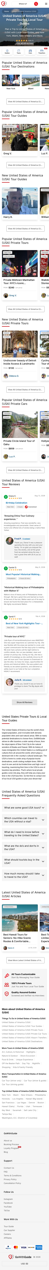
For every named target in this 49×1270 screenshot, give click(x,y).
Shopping (6, 1067)
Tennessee (37, 1106)
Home (6, 11)
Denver (32, 1102)
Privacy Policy (10, 1179)
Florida (20, 1106)
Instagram (8, 1199)
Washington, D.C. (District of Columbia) (19, 1118)
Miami (16, 1095)
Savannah (17, 1110)
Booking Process (11, 1144)
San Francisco (8, 1102)
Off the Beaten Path (11, 1063)
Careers (7, 1234)
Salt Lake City (30, 1110)
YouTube (8, 1207)
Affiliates (8, 1238)
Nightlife (36, 1063)
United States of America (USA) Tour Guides (22, 1026)
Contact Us (9, 1168)
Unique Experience (24, 1059)
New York (6, 1095)
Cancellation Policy (12, 1183)
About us (8, 1140)
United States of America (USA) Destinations (22, 1041)
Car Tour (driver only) (11, 1080)
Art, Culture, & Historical (13, 1052)
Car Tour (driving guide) (13, 1084)
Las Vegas (21, 1102)
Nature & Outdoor (10, 1056)
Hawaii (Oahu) (8, 1106)
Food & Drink (8, 1059)
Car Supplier (9, 1230)
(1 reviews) (26, 539)
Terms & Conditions (12, 1175)
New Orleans (26, 1095)
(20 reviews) (27, 680)
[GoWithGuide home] (4, 3)
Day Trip (26, 1063)
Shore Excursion (27, 1056)
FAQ (5, 1172)
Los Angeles (17, 1099)
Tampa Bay (7, 1114)
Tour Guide (9, 1226)
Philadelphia (40, 1095)
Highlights (30, 1052)
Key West (6, 1110)
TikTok (7, 1210)
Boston (41, 1102)
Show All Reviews (24, 702)
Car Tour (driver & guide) (35, 1080)
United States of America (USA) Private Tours (22, 1030)
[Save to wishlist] (35, 126)
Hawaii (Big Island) (34, 1099)
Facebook (8, 1203)
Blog (6, 1152)
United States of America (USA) (16, 1022)
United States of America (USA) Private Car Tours (24, 1034)
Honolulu (6, 1099)
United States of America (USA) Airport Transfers (24, 1037)
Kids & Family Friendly (23, 1067)
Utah (28, 1106)
